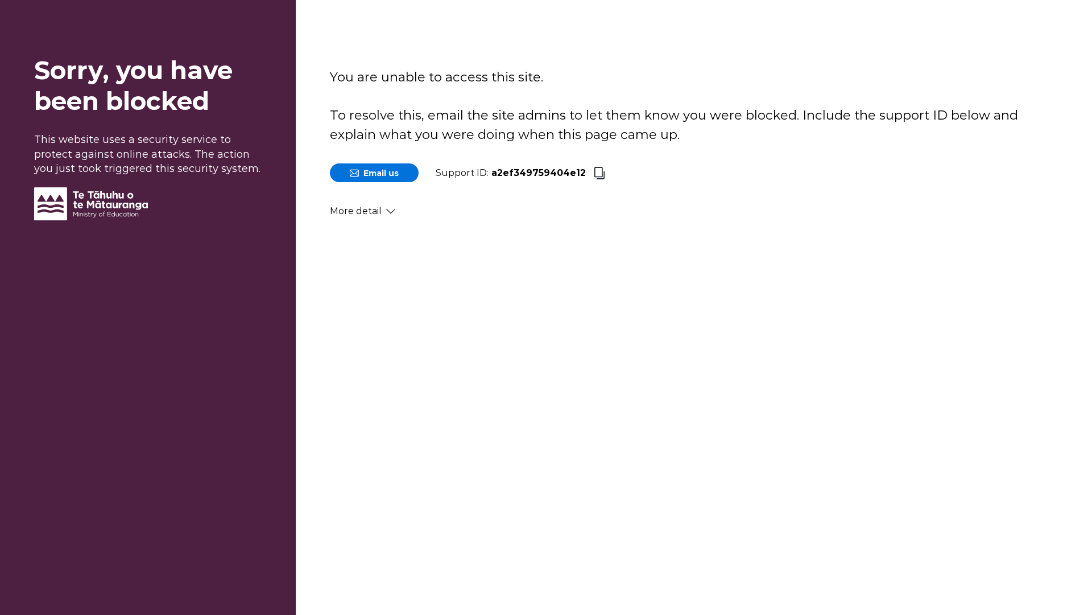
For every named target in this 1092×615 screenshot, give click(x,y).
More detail (356, 211)
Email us (381, 173)
